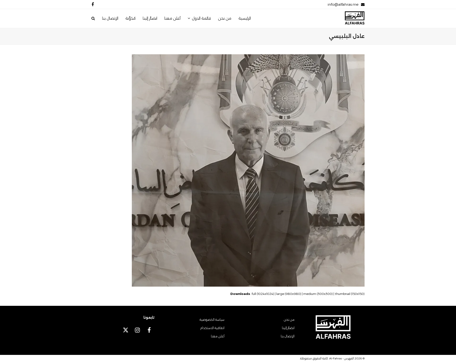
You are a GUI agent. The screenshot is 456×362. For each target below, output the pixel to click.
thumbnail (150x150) (350, 294)
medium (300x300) (318, 294)
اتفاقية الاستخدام (212, 328)
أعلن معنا (217, 336)
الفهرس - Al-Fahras (341, 358)
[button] (93, 18)
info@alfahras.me (343, 4)
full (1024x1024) (263, 294)
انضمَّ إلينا (288, 328)
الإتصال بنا (287, 336)
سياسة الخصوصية (212, 319)
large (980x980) (288, 294)
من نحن (289, 319)
